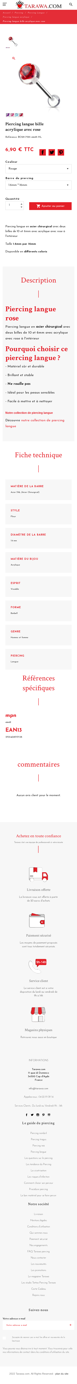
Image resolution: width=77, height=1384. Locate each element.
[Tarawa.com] (38, 4)
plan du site (61, 1373)
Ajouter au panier (50, 206)
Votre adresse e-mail (14, 1318)
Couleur (11, 162)
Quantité (12, 199)
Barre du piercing (19, 178)
